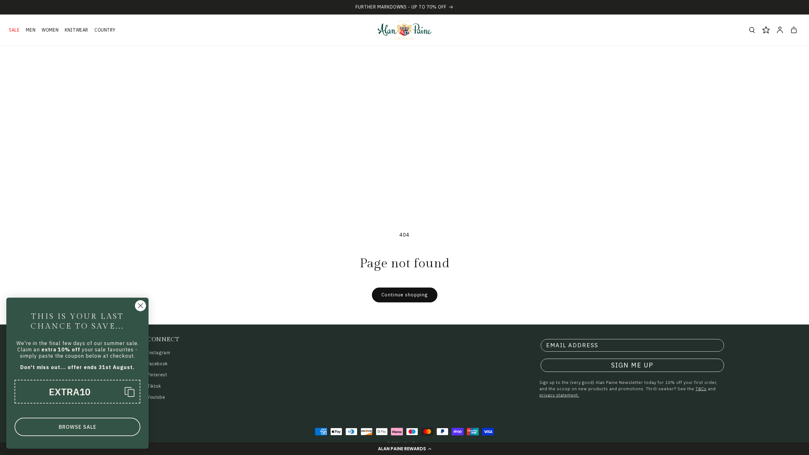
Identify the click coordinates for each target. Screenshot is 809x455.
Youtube (156, 397)
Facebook (157, 364)
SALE (14, 30)
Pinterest (157, 375)
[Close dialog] (140, 305)
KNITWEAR (76, 30)
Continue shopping (404, 295)
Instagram (158, 352)
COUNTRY (104, 30)
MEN (30, 30)
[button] (404, 448)
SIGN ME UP (632, 365)
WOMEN (50, 30)
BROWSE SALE (77, 427)
